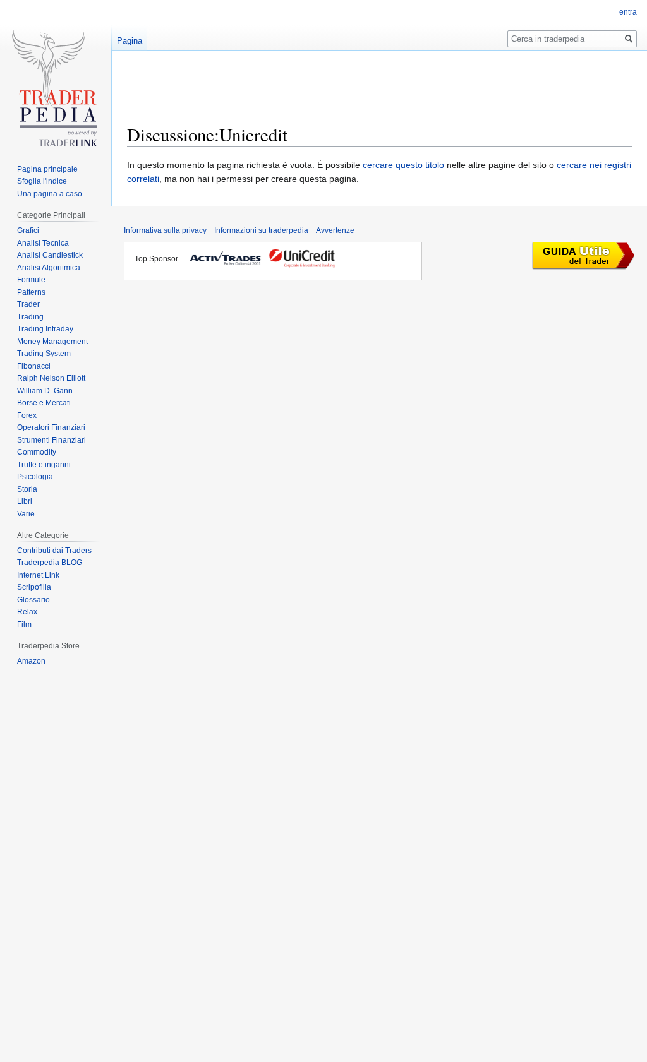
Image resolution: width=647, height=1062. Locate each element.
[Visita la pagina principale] (55, 92)
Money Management (52, 341)
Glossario (33, 599)
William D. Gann (45, 390)
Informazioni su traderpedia (261, 230)
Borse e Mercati (44, 402)
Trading (30, 317)
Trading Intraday (45, 329)
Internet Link (38, 575)
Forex (27, 415)
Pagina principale (47, 169)
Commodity (36, 452)
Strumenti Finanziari (51, 440)
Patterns (31, 292)
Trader (28, 304)
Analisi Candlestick (50, 255)
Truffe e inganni (44, 464)
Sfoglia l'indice (42, 181)
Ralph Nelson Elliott (51, 378)
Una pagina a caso (49, 193)
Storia (27, 489)
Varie (26, 514)
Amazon (31, 661)
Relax (27, 611)
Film (24, 624)
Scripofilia (34, 587)
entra (628, 12)
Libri (24, 501)
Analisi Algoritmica (48, 267)
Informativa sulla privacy (165, 230)
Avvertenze (335, 230)
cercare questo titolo (403, 165)
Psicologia (35, 476)
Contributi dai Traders (54, 550)
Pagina (129, 40)
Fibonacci (34, 366)
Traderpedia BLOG (49, 562)
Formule (31, 279)
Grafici (28, 230)
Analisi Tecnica (43, 243)
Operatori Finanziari (51, 427)
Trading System (44, 353)
